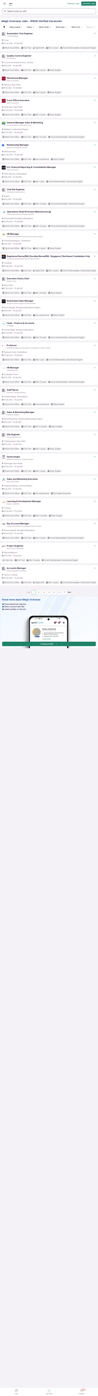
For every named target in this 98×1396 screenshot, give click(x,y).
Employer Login (73, 3)
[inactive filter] (4, 27)
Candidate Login (88, 3)
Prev (28, 592)
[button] (49, 622)
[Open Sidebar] (4, 3)
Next (69, 592)
